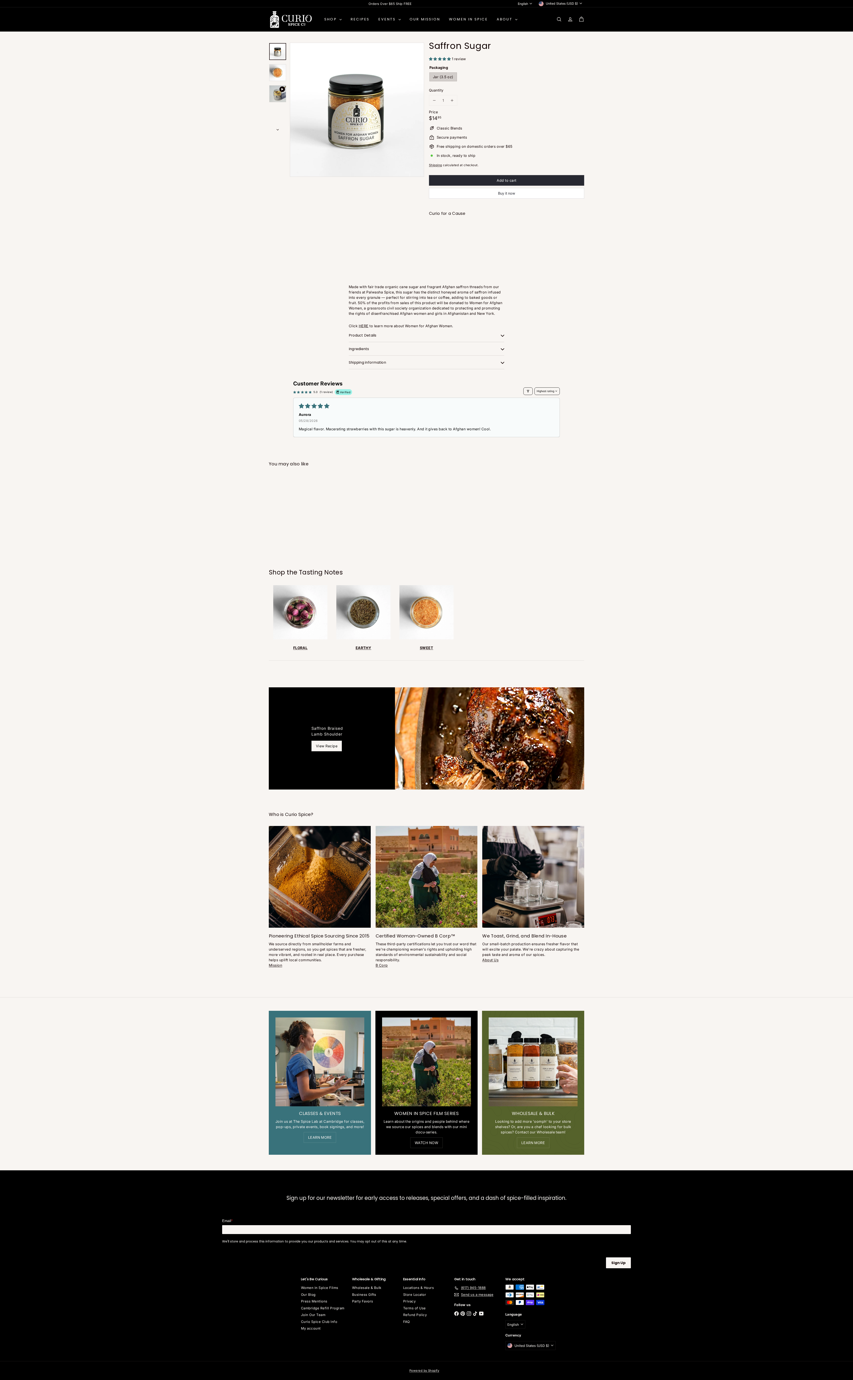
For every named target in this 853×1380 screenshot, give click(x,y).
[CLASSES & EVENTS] (319, 1061)
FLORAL (300, 648)
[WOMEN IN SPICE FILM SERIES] (426, 1061)
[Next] (278, 128)
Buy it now (506, 193)
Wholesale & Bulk (366, 1288)
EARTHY (363, 648)
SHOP (331, 19)
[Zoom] (357, 110)
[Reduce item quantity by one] (434, 100)
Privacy (409, 1301)
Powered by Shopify (424, 1370)
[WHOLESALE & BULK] (533, 1061)
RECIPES (360, 19)
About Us (490, 960)
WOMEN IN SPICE (468, 19)
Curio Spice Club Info (319, 1322)
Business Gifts (364, 1294)
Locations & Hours (418, 1288)
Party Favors (362, 1301)
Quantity (436, 90)
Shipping (435, 165)
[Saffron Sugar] (506, 235)
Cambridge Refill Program (323, 1308)
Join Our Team (313, 1315)
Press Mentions (314, 1301)
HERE (364, 326)
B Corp (382, 965)
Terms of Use (414, 1308)
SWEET (426, 648)
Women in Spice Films (319, 1288)
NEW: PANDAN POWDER (390, 4)
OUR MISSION (425, 19)
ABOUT (505, 19)
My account (311, 1328)
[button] (440, 59)
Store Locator (414, 1294)
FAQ (406, 1322)
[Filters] (528, 391)
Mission (275, 965)
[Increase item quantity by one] (452, 100)
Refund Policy (415, 1315)
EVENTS (387, 19)
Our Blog (308, 1294)
